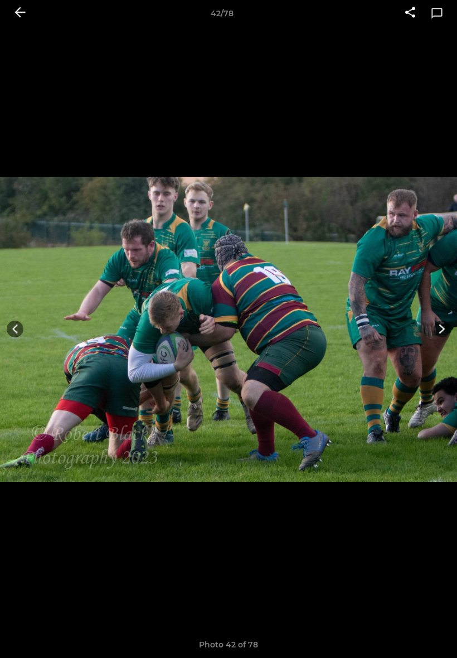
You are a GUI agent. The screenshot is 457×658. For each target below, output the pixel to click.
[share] (410, 13)
